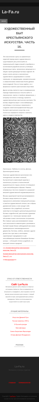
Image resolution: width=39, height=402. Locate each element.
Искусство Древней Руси (20, 317)
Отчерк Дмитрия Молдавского (20, 335)
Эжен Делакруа (21, 328)
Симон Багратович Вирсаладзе (20, 331)
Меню (4, 21)
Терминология (24, 383)
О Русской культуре (20, 324)
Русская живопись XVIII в (20, 321)
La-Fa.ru (13, 396)
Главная (12, 383)
